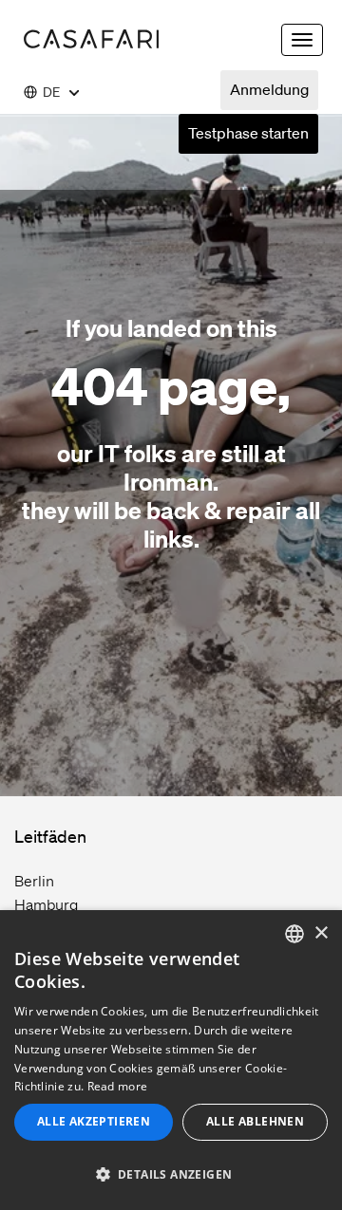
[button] (171, 1175)
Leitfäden (50, 836)
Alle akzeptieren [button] (93, 1121)
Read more (117, 1086)
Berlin (34, 880)
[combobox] (294, 933)
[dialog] (171, 1060)
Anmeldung (269, 89)
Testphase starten (248, 132)
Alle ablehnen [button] (255, 1121)
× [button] (321, 933)
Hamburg (46, 904)
